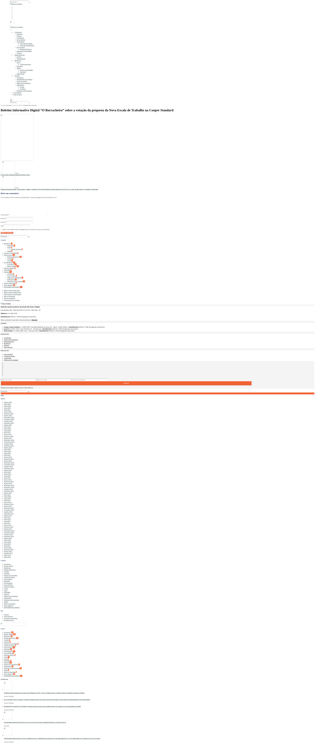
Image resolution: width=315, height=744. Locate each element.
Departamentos (20, 55)
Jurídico (19, 57)
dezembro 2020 (9, 531)
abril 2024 (7, 455)
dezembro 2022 (9, 485)
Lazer (18, 62)
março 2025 (8, 434)
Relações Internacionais (24, 91)
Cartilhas (23, 89)
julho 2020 (7, 540)
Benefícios (18, 61)
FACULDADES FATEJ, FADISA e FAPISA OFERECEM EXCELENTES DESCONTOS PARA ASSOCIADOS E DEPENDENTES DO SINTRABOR (47, 699)
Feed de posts (8, 616)
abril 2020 (7, 546)
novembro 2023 (9, 465)
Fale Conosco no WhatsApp (12, 294)
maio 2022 (7, 499)
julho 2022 (7, 495)
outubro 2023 (8, 466)
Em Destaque (8, 262)
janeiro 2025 (8, 438)
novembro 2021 (9, 510)
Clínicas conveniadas (26, 70)
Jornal (9, 261)
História (19, 36)
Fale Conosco (17, 95)
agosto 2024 (8, 448)
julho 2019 (7, 555)
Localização (20, 38)
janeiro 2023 (8, 483)
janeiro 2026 (8, 415)
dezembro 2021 (9, 508)
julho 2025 (7, 427)
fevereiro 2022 (9, 504)
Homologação (21, 59)
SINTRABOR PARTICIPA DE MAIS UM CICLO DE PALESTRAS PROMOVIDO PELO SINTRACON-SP (35, 722)
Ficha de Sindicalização (27, 45)
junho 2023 (7, 474)
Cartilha (9, 259)
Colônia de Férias (25, 64)
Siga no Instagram (9, 298)
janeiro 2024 (8, 461)
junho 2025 (7, 429)
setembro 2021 (9, 514)
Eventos (19, 53)
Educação (20, 66)
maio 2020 (7, 544)
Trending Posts (4, 679)
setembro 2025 (9, 423)
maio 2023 (7, 476)
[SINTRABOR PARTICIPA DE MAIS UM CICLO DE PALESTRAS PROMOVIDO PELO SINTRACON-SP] (8, 719)
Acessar (6, 615)
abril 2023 (7, 478)
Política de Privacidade (11, 360)
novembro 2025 (9, 419)
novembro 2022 (9, 487)
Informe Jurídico (22, 81)
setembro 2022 (9, 491)
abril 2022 (7, 500)
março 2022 (8, 502)
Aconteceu (20, 78)
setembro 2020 (9, 536)
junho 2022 (7, 497)
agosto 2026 (8, 402)
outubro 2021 (8, 512)
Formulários (20, 42)
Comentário (5, 215)
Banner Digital (11, 266)
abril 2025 (7, 432)
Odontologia (20, 74)
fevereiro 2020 (9, 549)
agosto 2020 (8, 538)
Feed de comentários (10, 618)
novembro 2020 (9, 532)
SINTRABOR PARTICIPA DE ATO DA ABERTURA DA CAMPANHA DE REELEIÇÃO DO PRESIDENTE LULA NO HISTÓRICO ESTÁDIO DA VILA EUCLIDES (52, 738)
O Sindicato (18, 32)
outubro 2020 (8, 534)
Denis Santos (8, 105)
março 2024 (8, 457)
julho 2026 (7, 404)
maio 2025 (7, 431)
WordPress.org (9, 620)
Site (2, 226)
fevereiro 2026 (9, 414)
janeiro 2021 (8, 529)
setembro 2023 (9, 468)
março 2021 (8, 525)
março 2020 (8, 548)
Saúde (19, 68)
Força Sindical (21, 40)
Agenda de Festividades (24, 51)
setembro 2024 (9, 446)
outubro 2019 (8, 553)
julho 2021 (7, 517)
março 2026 (8, 412)
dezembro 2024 (9, 440)
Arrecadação (17, 93)
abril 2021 (7, 523)
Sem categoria (8, 285)
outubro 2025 (8, 421)
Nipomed (23, 72)
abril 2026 (7, 410)
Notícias (17, 76)
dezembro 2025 (9, 417)
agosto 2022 (8, 493)
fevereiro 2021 (9, 527)
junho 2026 (7, 406)
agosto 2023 (8, 470)
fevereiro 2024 (9, 459)
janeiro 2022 (8, 506)
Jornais (22, 87)
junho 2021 (7, 519)
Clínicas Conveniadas (10, 253)
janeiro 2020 (8, 551)
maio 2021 (7, 521)
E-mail (3, 222)
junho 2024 (7, 451)
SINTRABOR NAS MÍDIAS (24, 79)
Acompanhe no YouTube (12, 300)
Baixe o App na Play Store (12, 290)
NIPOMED (7, 270)
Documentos (21, 47)
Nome (3, 218)
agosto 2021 (8, 515)
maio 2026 (7, 408)
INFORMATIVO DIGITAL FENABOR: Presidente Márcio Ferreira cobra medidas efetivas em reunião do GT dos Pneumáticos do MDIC (42, 706)
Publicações (20, 85)
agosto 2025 (8, 425)
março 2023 (8, 480)
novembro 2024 (9, 442)
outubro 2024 (8, 444)
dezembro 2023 (9, 463)
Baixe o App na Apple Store (12, 292)
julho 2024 (7, 449)
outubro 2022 (8, 489)
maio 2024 (7, 453)
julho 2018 (7, 557)
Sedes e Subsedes (9, 283)
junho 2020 (7, 542)
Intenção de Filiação (26, 44)
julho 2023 (7, 472)
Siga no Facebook (9, 296)
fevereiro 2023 (9, 482)
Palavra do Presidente (24, 83)
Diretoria (19, 34)
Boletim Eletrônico (26, 49)
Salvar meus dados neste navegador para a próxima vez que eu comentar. (26, 229)
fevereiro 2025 (9, 436)
